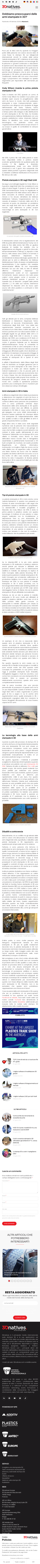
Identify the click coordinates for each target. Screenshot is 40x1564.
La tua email (8, 1303)
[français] (34, 2)
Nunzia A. (25, 21)
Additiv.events (31, 1362)
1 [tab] (9, 1281)
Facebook (6, 998)
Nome (4, 1195)
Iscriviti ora (20, 1317)
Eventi (4, 1474)
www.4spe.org (29, 1392)
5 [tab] (21, 1281)
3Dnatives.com (19, 1362)
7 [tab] (28, 1281)
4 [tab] (18, 1281)
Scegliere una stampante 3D (12, 1467)
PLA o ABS (31, 766)
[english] (27, 2)
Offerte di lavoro (8, 1476)
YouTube (18, 1000)
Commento (5, 1181)
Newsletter (21, 1002)
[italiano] (37, 2)
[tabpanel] (20, 1263)
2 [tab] (12, 1281)
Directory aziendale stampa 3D (13, 1472)
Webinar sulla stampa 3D (11, 1480)
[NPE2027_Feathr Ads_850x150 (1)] (20, 1011)
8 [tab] (31, 1281)
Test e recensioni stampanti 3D (13, 1470)
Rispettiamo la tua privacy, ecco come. (12, 1555)
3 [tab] (15, 1281)
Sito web (4, 1209)
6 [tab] (24, 1281)
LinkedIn (14, 998)
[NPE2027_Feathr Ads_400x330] (20, 1033)
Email (4, 1202)
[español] (31, 2)
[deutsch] (24, 2)
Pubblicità (5, 1482)
